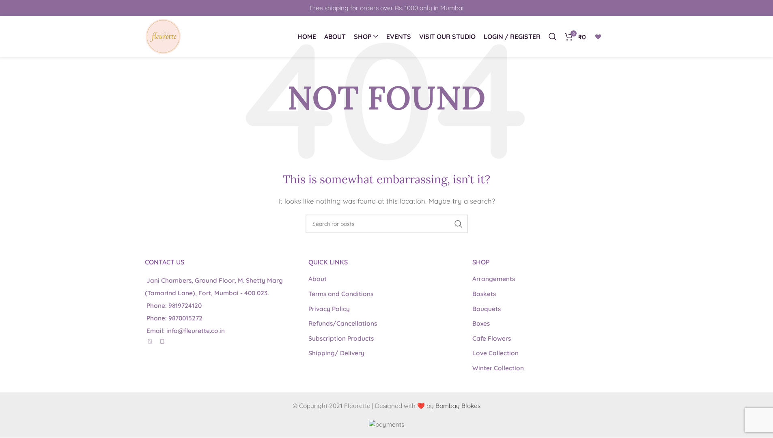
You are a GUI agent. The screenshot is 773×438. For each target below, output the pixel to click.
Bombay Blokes (457, 406)
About (317, 279)
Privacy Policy (329, 309)
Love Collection (495, 353)
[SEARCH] (458, 224)
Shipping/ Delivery (336, 353)
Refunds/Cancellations (342, 323)
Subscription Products (341, 338)
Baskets (484, 294)
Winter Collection (498, 368)
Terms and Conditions (340, 294)
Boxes (481, 323)
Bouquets (486, 309)
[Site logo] (163, 36)
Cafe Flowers (491, 338)
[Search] (553, 36)
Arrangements (493, 279)
